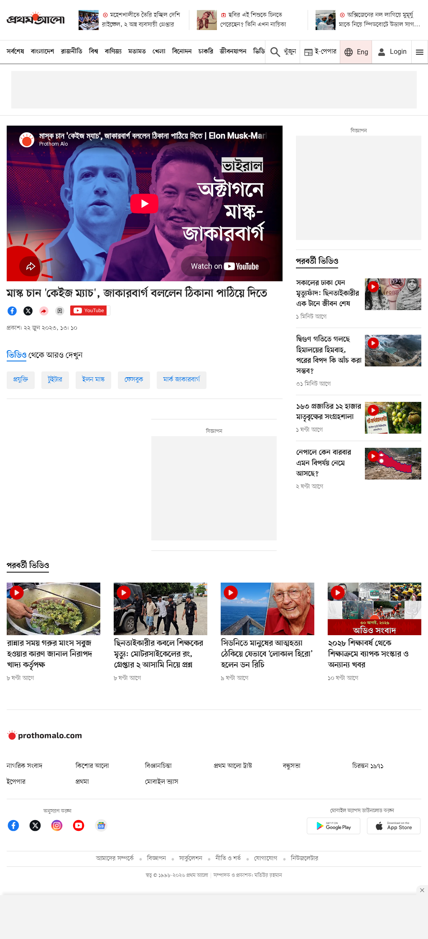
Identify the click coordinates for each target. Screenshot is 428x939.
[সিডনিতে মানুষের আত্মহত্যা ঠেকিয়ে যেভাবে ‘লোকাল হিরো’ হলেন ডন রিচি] (267, 609)
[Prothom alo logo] (44, 738)
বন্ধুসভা (292, 766)
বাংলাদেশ (42, 52)
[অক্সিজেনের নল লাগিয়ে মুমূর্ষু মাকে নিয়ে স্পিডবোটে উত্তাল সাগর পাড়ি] (326, 20)
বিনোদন (182, 52)
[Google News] (101, 827)
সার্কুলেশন (190, 859)
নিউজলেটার (304, 859)
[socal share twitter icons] (30, 314)
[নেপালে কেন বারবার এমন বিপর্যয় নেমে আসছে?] (393, 464)
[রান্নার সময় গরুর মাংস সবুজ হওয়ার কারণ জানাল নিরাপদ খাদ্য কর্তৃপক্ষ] (53, 609)
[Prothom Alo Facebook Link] (17, 827)
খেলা (159, 52)
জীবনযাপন (233, 52)
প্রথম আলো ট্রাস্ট (233, 766)
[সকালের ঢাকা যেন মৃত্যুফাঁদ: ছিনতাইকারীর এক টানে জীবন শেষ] (393, 294)
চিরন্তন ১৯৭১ (367, 766)
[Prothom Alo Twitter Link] (39, 827)
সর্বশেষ (15, 52)
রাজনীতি (71, 52)
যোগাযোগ (266, 859)
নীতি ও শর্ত (228, 859)
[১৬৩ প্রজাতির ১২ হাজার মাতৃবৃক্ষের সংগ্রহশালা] (393, 418)
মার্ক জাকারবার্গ (181, 379)
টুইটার (55, 379)
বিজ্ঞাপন (156, 859)
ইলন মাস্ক (93, 379)
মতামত (137, 52)
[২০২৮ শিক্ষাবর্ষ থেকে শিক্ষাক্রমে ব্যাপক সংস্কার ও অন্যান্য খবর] (374, 609)
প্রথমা (82, 782)
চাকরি (206, 52)
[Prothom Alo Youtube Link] (83, 827)
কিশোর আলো (92, 766)
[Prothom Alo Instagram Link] (61, 827)
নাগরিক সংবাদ (24, 766)
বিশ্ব (93, 52)
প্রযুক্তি (20, 379)
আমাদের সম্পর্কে (115, 859)
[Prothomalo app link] (333, 827)
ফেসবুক (134, 379)
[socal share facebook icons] (15, 314)
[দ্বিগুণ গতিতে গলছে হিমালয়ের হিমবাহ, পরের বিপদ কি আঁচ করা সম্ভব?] (393, 350)
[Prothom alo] (35, 19)
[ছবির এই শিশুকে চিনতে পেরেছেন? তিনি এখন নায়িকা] (207, 20)
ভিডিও (261, 52)
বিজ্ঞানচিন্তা (158, 766)
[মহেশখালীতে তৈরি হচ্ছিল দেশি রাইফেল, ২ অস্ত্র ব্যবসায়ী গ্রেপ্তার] (89, 20)
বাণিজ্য (113, 52)
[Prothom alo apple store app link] (393, 827)
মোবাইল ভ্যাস (161, 782)
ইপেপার (16, 782)
